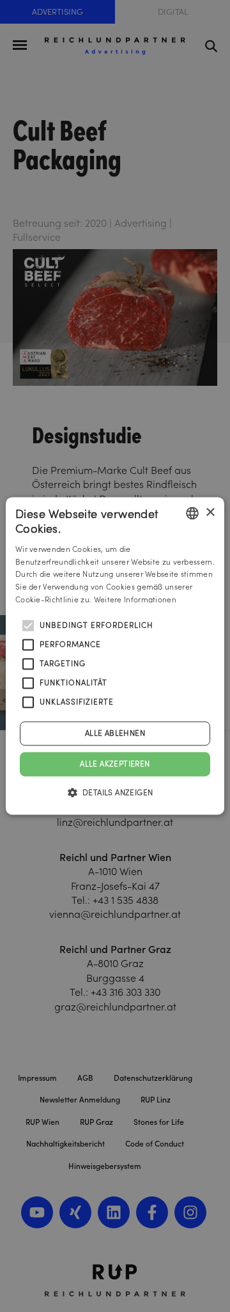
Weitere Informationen (135, 599)
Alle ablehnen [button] (115, 733)
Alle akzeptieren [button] (115, 763)
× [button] (210, 512)
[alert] (115, 656)
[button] (115, 792)
